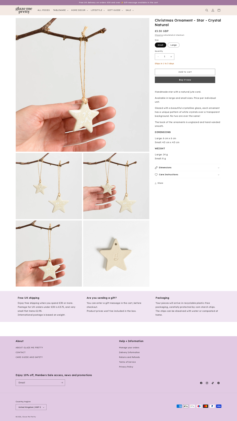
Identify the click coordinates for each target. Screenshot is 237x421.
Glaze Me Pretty (29, 417)
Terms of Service (127, 362)
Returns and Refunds (129, 357)
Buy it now (185, 79)
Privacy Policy (126, 367)
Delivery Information (129, 352)
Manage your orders (129, 347)
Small (160, 45)
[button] (60, 10)
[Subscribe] (62, 382)
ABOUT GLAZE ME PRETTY (29, 347)
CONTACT (21, 352)
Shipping (159, 35)
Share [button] (160, 183)
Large (173, 45)
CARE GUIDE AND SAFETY (29, 357)
